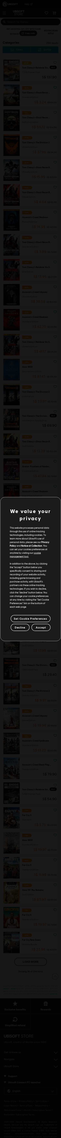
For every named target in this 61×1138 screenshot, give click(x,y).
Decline (20, 627)
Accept (41, 627)
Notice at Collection (31, 545)
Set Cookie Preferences (30, 618)
